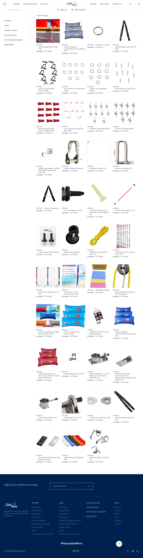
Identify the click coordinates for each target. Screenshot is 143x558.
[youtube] (137, 551)
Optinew (16, 4)
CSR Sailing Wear (30, 4)
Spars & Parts (36, 514)
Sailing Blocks (93, 507)
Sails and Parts (37, 510)
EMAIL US (63, 10)
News (116, 517)
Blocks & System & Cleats (41, 524)
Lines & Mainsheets (38, 520)
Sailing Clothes (93, 503)
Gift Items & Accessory (96, 512)
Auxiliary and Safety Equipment (43, 534)
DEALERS (93, 4)
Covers (34, 530)
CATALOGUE (104, 4)
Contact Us (116, 4)
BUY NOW (44, 4)
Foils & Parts (36, 517)
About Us (117, 507)
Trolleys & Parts (37, 527)
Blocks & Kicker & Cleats (67, 524)
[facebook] (127, 551)
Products (117, 510)
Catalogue (117, 520)
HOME (9, 9)
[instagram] (132, 551)
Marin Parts (92, 516)
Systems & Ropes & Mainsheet (70, 520)
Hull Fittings (16, 9)
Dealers (117, 514)
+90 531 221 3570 (80, 10)
